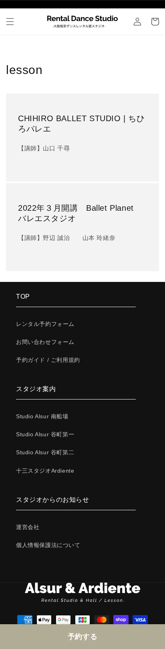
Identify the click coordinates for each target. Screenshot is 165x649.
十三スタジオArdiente (45, 470)
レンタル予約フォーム (45, 324)
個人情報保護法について (48, 545)
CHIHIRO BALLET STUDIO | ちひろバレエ (81, 123)
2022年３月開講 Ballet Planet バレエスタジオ (80, 213)
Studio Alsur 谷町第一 (45, 434)
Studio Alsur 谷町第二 (45, 452)
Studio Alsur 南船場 (42, 416)
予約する (82, 637)
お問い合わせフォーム (45, 342)
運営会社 (27, 527)
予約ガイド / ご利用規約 (48, 360)
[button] (10, 21)
